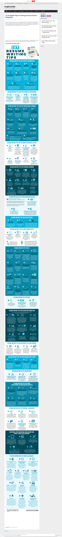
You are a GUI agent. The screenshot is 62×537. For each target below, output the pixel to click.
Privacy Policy (26, 3)
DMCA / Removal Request (19, 3)
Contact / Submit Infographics (9, 3)
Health (10, 11)
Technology (37, 11)
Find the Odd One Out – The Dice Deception (48, 21)
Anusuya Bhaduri (7, 19)
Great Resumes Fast (14, 527)
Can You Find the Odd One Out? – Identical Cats (49, 31)
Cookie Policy (19, 535)
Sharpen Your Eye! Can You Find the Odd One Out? (49, 36)
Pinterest (33, 1)
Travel (27, 11)
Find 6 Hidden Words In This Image (48, 41)
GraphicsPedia (9, 6)
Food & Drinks (21, 11)
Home (6, 11)
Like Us (42, 46)
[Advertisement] (21, 33)
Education (43, 11)
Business (15, 11)
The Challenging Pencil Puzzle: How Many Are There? (49, 26)
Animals (31, 11)
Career (15, 19)
